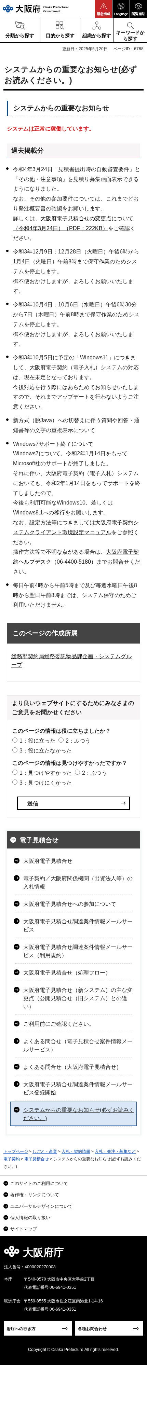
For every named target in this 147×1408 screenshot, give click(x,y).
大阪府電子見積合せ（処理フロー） (67, 973)
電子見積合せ (38, 840)
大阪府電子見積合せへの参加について (69, 904)
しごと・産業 (44, 1151)
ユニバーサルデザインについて (41, 1206)
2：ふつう (78, 741)
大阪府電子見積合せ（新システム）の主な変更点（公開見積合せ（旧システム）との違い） (78, 998)
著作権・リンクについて (34, 1194)
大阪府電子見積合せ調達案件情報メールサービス (78, 926)
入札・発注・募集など (115, 1151)
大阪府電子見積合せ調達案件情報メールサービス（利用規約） (78, 951)
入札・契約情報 (76, 1151)
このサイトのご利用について (39, 1183)
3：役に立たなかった (45, 751)
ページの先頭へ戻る (134, 1254)
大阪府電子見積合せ (47, 861)
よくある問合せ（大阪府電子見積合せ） (72, 1067)
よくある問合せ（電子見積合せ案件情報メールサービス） (78, 1045)
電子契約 (11, 1159)
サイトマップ (23, 1228)
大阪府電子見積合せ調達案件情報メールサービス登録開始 (78, 1088)
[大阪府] (35, 9)
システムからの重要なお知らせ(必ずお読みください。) (78, 1114)
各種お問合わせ (92, 1328)
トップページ (15, 1151)
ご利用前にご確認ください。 (58, 1024)
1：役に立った (37, 741)
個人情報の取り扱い (30, 1217)
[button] (103, 9)
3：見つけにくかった (45, 783)
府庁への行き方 (21, 1328)
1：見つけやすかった (45, 773)
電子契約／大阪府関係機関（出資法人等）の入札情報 (78, 882)
